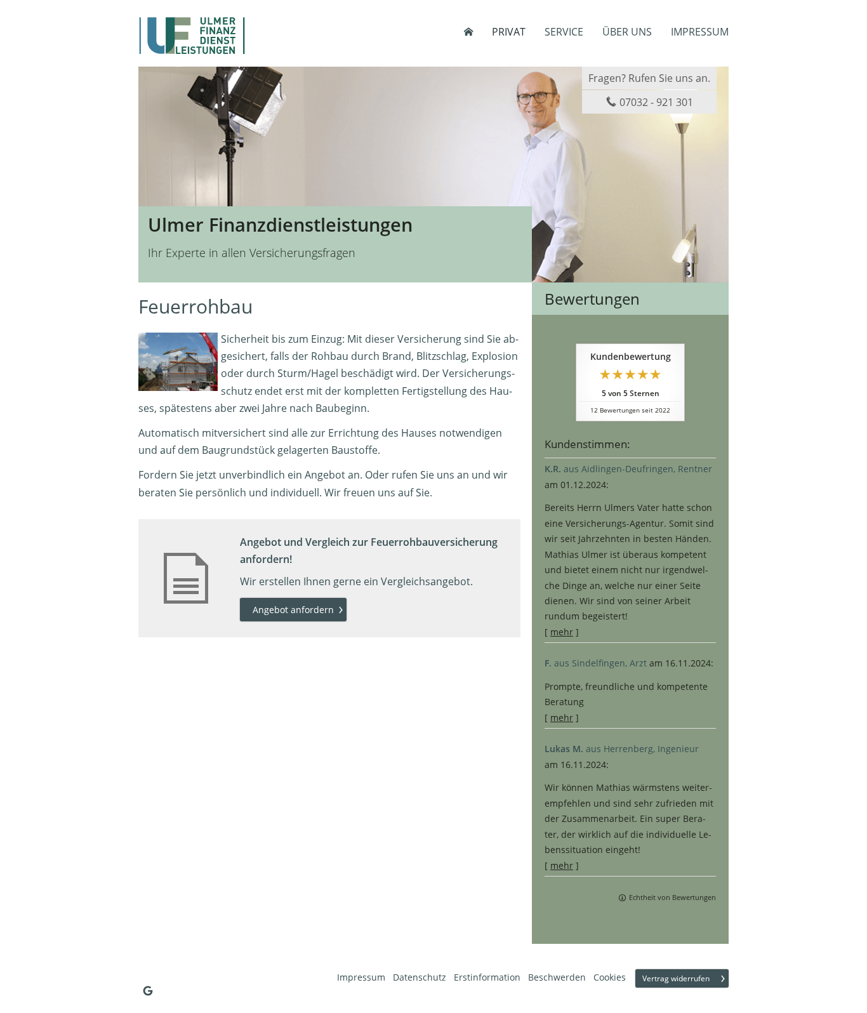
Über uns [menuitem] (627, 32)
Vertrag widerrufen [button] (676, 978)
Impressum (361, 977)
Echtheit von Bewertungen (672, 897)
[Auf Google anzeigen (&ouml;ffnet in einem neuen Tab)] (147, 990)
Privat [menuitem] (509, 32)
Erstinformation (487, 977)
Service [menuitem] (564, 32)
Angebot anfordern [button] (293, 610)
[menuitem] (468, 32)
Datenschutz (419, 977)
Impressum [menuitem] (700, 32)
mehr (561, 632)
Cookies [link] (609, 977)
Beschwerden (557, 977)
